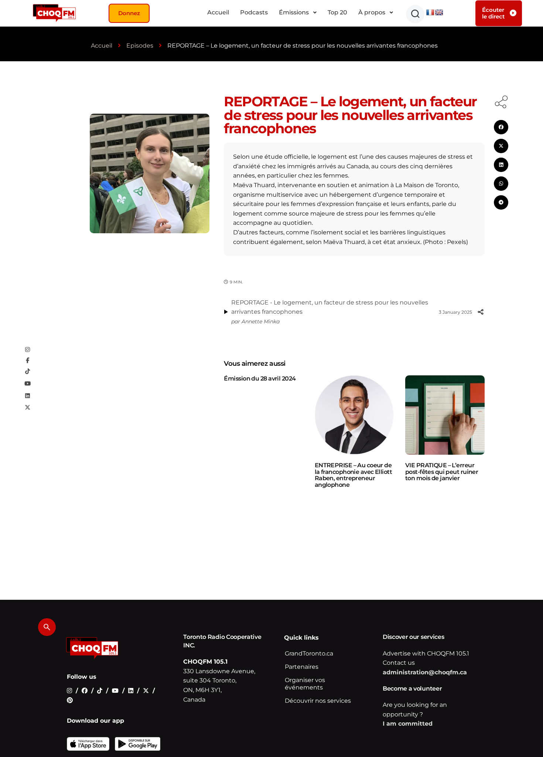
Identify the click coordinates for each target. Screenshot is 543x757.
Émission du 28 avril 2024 (260, 378)
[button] (415, 14)
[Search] (47, 627)
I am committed (408, 723)
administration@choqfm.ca (425, 672)
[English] (439, 12)
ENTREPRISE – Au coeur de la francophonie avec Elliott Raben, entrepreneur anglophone (353, 475)
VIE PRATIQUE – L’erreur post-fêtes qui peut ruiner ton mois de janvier (441, 472)
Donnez (129, 13)
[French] (430, 12)
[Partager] (481, 312)
